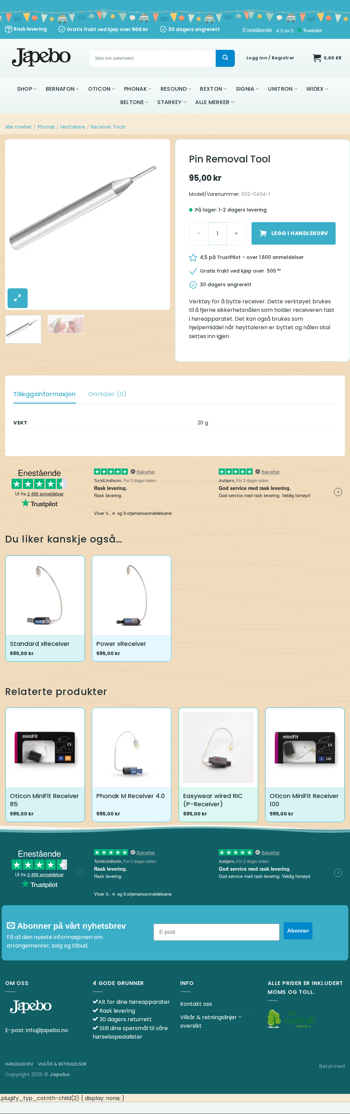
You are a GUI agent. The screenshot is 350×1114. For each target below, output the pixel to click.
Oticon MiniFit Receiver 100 (304, 800)
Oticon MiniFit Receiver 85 (44, 800)
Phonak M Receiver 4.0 (130, 796)
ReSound (174, 89)
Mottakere (72, 127)
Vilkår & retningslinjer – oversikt (211, 1021)
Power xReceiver (121, 644)
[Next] (158, 224)
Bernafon (60, 89)
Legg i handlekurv (299, 233)
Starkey (169, 102)
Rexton (211, 89)
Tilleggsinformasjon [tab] (44, 394)
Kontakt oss (196, 1004)
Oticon (99, 89)
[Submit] (225, 58)
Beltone (132, 102)
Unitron (280, 89)
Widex (315, 89)
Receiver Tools (108, 127)
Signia (245, 89)
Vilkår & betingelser (62, 1064)
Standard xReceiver (40, 644)
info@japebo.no (47, 1030)
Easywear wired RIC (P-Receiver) (213, 800)
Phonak (135, 89)
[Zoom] (18, 298)
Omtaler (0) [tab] (107, 394)
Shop (24, 89)
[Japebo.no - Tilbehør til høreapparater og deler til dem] (42, 58)
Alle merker (212, 102)
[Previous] (17, 224)
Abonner (298, 931)
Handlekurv (19, 1064)
